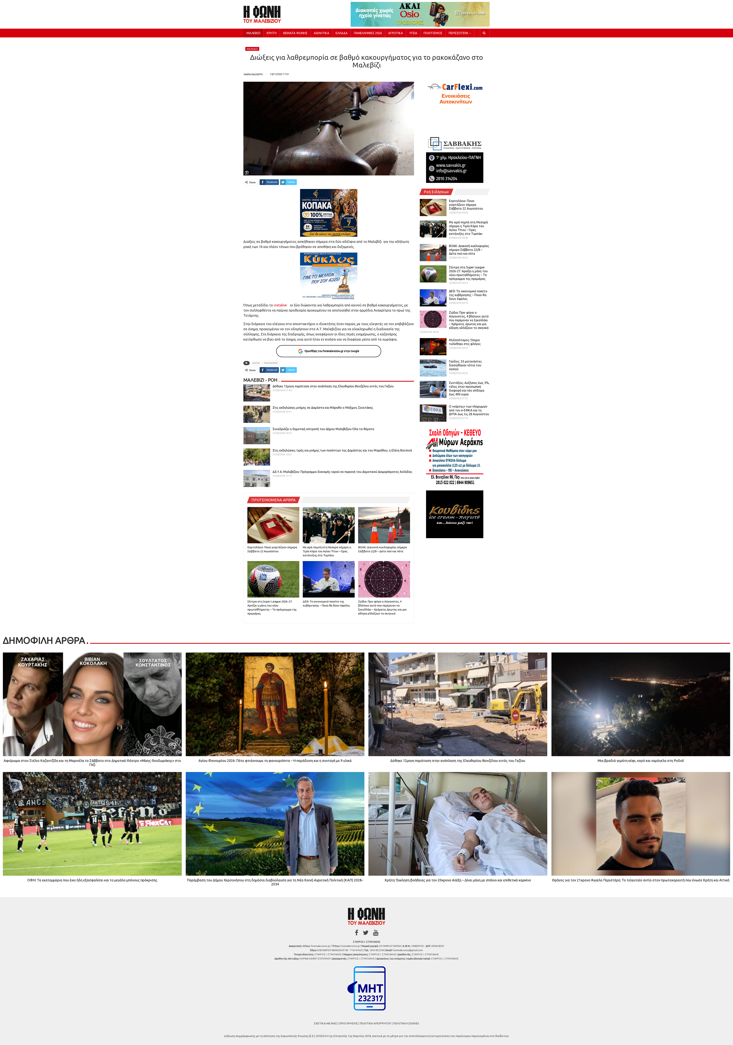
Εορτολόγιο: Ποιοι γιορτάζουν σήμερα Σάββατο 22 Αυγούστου (466, 204)
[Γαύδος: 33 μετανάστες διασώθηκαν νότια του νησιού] (433, 368)
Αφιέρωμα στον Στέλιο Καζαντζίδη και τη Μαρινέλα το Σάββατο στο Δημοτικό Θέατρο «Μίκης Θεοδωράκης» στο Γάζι (92, 762)
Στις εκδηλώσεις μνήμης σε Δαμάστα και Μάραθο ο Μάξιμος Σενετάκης (323, 407)
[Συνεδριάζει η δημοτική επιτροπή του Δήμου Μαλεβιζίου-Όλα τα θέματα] (256, 435)
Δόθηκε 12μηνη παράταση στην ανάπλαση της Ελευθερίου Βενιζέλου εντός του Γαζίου (333, 386)
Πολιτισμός (433, 33)
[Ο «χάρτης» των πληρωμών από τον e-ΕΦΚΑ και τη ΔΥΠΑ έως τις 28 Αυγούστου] (433, 413)
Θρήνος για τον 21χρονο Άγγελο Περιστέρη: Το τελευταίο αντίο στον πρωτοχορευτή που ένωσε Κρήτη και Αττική (640, 880)
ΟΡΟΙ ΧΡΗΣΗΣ (348, 1023)
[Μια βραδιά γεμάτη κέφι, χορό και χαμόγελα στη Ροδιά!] (640, 704)
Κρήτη (272, 33)
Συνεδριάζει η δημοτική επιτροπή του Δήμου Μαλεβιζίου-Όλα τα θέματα (323, 429)
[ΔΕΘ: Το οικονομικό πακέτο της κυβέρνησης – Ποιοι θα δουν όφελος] (329, 579)
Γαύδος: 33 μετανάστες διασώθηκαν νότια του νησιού (465, 365)
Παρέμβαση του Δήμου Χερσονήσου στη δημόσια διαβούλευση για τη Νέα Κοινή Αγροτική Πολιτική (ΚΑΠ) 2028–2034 (275, 882)
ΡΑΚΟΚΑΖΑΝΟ (271, 363)
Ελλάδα (342, 33)
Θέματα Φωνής (295, 33)
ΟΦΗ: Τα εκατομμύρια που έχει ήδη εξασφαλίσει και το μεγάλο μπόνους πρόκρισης (92, 880)
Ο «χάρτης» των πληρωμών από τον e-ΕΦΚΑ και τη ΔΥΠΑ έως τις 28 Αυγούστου (469, 410)
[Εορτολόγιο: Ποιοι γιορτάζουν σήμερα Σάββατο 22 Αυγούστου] (273, 525)
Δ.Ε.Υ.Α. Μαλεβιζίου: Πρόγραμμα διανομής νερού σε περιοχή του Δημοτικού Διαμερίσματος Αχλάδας (342, 471)
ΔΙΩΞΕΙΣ (256, 363)
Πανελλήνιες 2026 (368, 33)
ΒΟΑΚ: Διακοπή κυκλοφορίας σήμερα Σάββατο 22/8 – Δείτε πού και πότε (469, 249)
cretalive (280, 305)
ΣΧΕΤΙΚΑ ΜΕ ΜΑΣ (325, 1023)
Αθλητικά (321, 33)
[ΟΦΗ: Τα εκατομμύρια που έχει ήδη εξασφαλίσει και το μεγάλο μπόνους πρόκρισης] (92, 824)
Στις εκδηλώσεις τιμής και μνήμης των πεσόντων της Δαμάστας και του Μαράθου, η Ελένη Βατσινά (342, 450)
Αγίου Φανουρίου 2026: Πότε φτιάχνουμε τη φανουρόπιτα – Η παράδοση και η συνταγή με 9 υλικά (275, 760)
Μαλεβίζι (253, 33)
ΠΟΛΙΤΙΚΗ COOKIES (406, 1023)
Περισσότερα (458, 33)
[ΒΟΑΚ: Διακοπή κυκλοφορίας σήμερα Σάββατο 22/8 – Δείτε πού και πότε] (384, 525)
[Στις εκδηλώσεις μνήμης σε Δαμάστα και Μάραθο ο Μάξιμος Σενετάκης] (256, 414)
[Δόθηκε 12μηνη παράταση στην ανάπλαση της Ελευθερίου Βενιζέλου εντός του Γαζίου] (256, 392)
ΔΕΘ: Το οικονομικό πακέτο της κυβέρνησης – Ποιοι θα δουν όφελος (468, 294)
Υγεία (413, 33)
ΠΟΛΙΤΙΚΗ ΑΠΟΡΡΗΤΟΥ (375, 1023)
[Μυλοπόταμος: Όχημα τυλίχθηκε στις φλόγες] (433, 346)
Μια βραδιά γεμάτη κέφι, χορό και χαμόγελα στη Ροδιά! (641, 760)
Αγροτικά (395, 33)
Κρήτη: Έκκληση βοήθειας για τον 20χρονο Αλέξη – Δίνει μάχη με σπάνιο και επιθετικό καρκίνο (458, 880)
